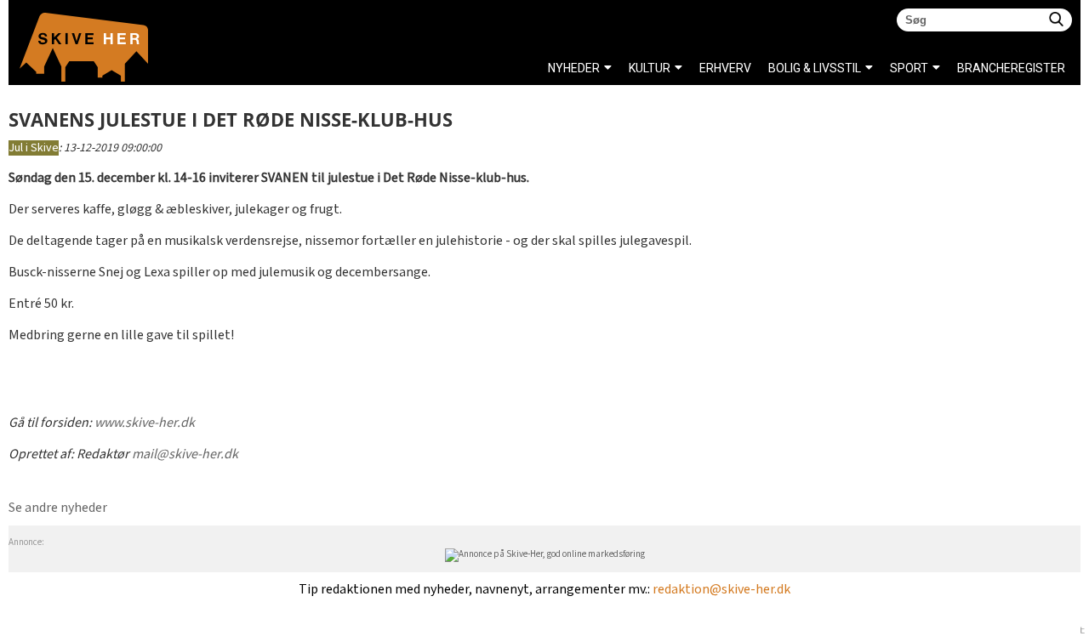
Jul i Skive (34, 148)
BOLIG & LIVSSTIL (814, 68)
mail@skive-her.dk (185, 454)
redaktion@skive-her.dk (721, 590)
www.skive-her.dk (144, 423)
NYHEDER (574, 68)
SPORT (909, 68)
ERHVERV (725, 68)
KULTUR (649, 68)
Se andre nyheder (58, 508)
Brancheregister (961, 68)
